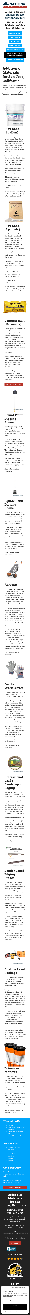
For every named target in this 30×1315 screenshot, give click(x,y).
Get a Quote (15, 1243)
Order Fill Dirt (15, 33)
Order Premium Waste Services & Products (15, 55)
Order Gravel (15, 37)
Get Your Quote (15, 1187)
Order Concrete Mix (15, 60)
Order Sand (15, 41)
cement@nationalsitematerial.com (15, 1234)
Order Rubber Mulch (15, 49)
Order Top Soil (15, 45)
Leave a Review (15, 1255)
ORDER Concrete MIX (14, 384)
